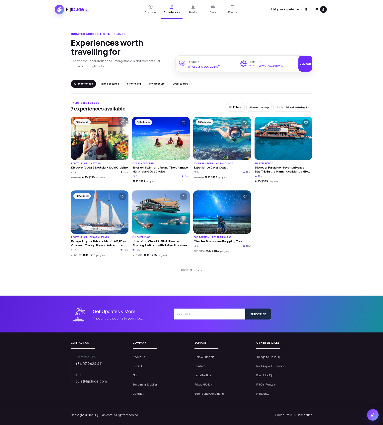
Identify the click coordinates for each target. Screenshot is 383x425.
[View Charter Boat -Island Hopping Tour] (222, 212)
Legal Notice (202, 375)
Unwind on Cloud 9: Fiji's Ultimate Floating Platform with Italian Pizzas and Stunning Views (160, 245)
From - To (255, 62)
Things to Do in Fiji (268, 357)
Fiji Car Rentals (266, 384)
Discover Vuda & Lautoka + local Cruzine (99, 167)
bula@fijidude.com (91, 381)
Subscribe (258, 314)
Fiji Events (262, 393)
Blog (135, 375)
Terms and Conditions (209, 393)
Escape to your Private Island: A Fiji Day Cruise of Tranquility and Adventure (98, 243)
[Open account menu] (320, 9)
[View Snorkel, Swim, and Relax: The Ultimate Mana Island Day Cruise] (161, 138)
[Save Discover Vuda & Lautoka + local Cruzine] (122, 123)
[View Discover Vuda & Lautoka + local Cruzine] (99, 138)
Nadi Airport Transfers (271, 366)
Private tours (157, 83)
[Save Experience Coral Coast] (245, 123)
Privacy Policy (203, 384)
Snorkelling (134, 83)
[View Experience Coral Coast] (222, 138)
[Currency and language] (306, 9)
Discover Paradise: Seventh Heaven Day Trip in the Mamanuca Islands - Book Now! (283, 171)
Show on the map (259, 107)
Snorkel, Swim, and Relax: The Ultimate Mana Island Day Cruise (160, 169)
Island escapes (110, 83)
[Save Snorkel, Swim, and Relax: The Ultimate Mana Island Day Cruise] (183, 123)
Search (305, 64)
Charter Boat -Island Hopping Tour (218, 241)
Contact (138, 393)
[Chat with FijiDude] (373, 415)
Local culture (180, 83)
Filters (237, 107)
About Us (139, 357)
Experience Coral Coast (210, 167)
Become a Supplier (145, 384)
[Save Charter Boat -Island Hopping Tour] (245, 196)
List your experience (285, 9)
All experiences (83, 83)
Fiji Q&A (137, 366)
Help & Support (204, 357)
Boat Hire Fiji (264, 375)
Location (193, 62)
